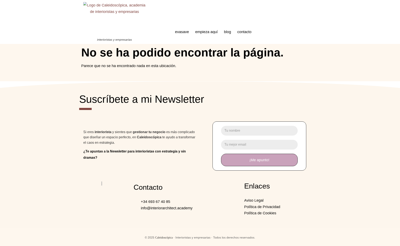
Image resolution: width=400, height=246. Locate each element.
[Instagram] (90, 195)
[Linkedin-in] (102, 195)
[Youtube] (114, 195)
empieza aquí (206, 32)
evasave (182, 32)
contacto (244, 32)
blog (227, 32)
